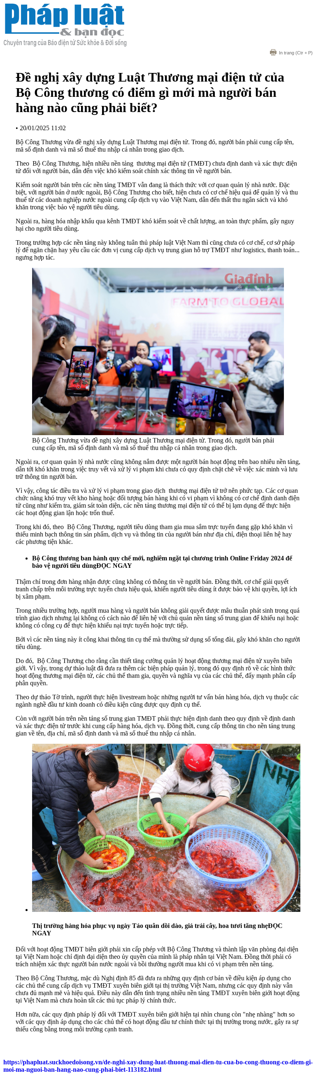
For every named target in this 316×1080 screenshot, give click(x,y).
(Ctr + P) (296, 52)
